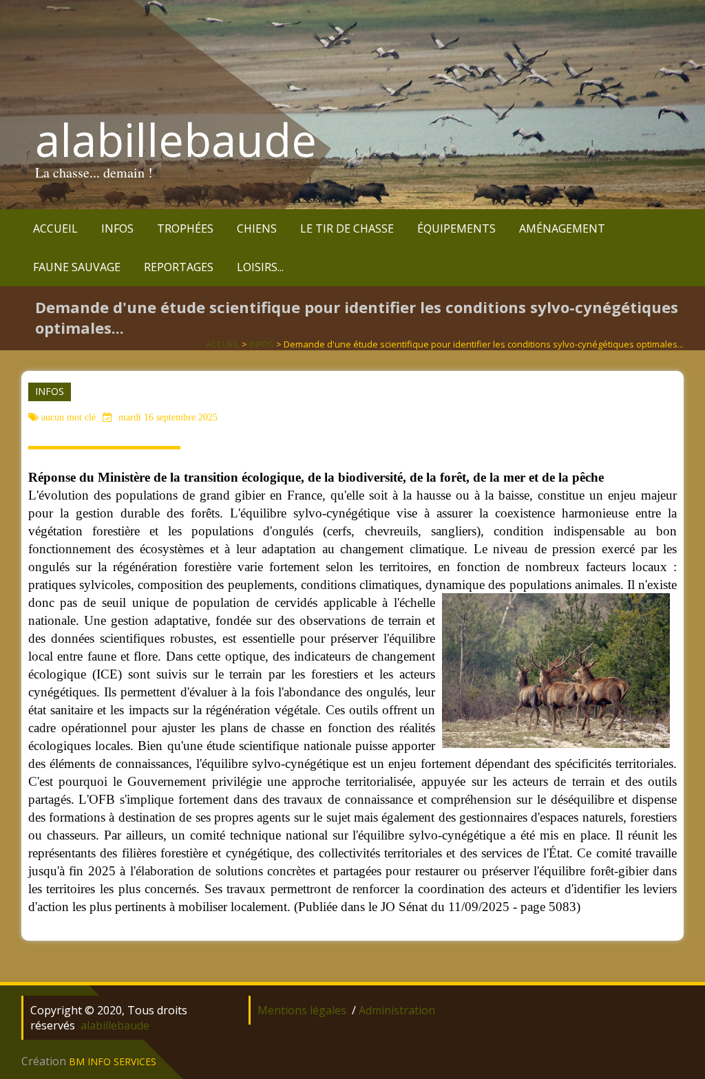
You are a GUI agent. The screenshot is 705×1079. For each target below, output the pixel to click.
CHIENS (257, 228)
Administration (397, 1010)
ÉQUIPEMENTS (456, 228)
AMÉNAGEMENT (562, 228)
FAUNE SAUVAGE (76, 267)
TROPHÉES (185, 228)
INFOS (117, 228)
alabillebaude (176, 139)
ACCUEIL (55, 228)
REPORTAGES (178, 267)
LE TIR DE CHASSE (347, 228)
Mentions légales (301, 1010)
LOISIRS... (260, 267)
